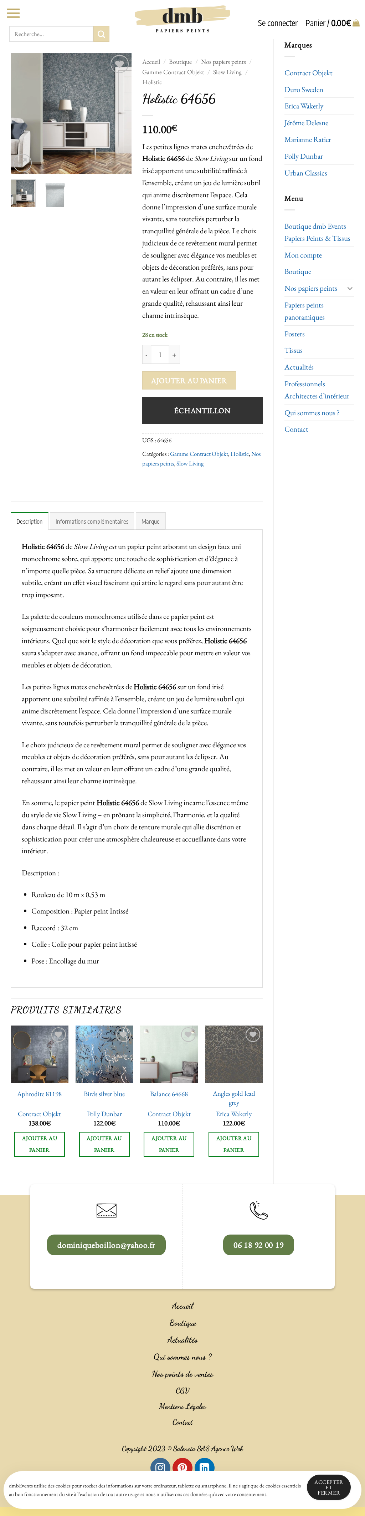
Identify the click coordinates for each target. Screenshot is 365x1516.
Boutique (297, 271)
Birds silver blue (104, 1094)
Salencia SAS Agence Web (208, 1448)
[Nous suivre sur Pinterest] (182, 1468)
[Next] (120, 113)
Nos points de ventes (182, 1374)
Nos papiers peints (310, 288)
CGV (182, 1390)
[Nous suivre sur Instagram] (160, 1468)
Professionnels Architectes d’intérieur (316, 390)
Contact (296, 429)
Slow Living (227, 72)
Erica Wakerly (303, 106)
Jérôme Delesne (306, 122)
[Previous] (22, 113)
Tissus (293, 350)
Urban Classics (305, 173)
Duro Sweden (303, 89)
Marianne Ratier (307, 139)
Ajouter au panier (189, 380)
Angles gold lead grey (234, 1098)
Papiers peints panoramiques (304, 311)
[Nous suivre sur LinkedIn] (205, 1468)
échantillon (202, 410)
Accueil (151, 61)
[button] (13, 13)
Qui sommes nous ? (312, 412)
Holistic (152, 82)
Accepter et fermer (328, 1487)
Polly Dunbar (303, 156)
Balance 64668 (169, 1094)
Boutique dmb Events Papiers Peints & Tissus (317, 232)
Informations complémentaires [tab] (92, 521)
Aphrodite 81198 (39, 1094)
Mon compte (303, 255)
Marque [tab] (151, 521)
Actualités (299, 367)
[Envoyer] (101, 34)
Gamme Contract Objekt (173, 72)
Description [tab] (29, 521)
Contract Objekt (308, 72)
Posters (294, 334)
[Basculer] (350, 288)
